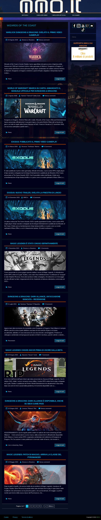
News (10, 79)
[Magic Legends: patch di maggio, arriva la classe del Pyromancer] (35, 474)
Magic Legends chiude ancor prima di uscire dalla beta (34, 350)
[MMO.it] (50, 6)
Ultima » (51, 506)
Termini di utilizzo (27, 517)
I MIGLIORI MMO (41, 15)
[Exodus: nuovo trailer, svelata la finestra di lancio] (35, 210)
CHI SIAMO (75, 15)
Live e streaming (13, 445)
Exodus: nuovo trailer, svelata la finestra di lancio (34, 193)
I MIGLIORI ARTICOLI (59, 15)
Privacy (15, 517)
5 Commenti (48, 146)
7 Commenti (45, 355)
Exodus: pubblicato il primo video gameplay (34, 142)
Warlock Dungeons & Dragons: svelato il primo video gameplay (34, 33)
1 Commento (44, 248)
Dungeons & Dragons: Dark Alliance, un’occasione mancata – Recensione (34, 297)
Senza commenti (44, 40)
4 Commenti (48, 304)
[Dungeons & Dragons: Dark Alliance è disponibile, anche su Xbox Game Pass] (35, 421)
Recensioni (11, 340)
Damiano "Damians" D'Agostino (30, 304)
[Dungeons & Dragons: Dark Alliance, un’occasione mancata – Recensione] (35, 316)
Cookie (6, 517)
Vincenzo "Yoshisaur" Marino (30, 146)
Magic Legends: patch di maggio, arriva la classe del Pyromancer (34, 455)
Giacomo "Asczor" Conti (29, 355)
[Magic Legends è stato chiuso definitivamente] (35, 260)
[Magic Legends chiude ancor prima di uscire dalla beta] (35, 367)
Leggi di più (60, 79)
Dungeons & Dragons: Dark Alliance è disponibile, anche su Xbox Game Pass (34, 402)
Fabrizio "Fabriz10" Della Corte (30, 95)
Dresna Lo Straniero (28, 40)
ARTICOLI (25, 15)
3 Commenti (36, 197)
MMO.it (25, 197)
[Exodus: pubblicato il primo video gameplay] (35, 159)
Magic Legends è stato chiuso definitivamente (34, 243)
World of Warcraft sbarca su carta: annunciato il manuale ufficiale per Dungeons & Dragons (34, 89)
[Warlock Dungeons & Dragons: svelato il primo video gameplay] (35, 52)
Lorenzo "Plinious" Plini (29, 408)
